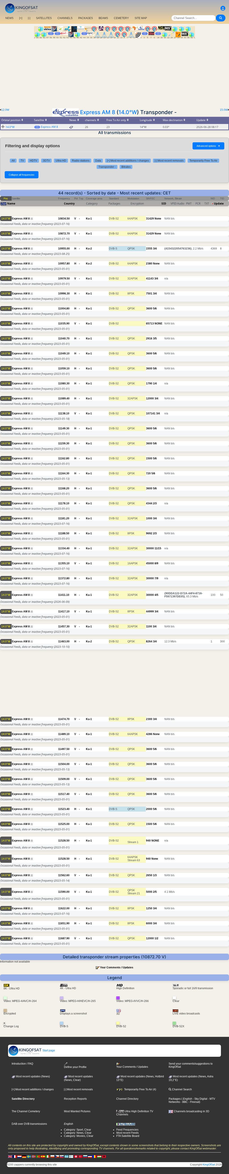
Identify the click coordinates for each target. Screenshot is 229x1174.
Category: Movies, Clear (78, 1136)
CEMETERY (121, 18)
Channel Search (181, 1089)
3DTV (46, 160)
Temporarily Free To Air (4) (139, 1089)
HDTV (33, 160)
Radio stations (80, 160)
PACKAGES (85, 18)
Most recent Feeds (127, 1132)
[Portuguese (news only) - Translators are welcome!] (38, 1156)
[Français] (15, 1156)
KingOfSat (209, 1164)
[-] (29, 18)
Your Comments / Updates (116, 967)
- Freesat (193, 1102)
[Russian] (85, 1156)
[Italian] (48, 1156)
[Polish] (52, 1156)
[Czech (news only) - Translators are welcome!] (57, 1156)
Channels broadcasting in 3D (191, 1111)
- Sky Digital (199, 1098)
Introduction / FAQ (22, 1063)
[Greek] (66, 1156)
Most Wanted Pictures (77, 1111)
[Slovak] (62, 1156)
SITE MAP (141, 18)
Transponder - (107, 166)
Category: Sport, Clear (77, 1129)
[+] (20, 18)
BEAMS (103, 18)
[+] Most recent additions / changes (128, 160)
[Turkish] (80, 1156)
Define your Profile (75, 1067)
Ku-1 (89, 218)
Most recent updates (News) (32, 1076)
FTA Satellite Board (127, 1136)
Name (11, 203)
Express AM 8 (97, 112)
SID (163, 203)
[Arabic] (76, 1156)
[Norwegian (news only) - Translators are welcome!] (34, 1156)
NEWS (9, 18)
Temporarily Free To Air (203, 160)
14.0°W (128, 112)
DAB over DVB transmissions (29, 1123)
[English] (10, 1156)
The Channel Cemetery (26, 1111)
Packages (175, 1098)
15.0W (224, 109)
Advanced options (208, 146)
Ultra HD (61, 160)
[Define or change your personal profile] (223, 8)
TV (22, 160)
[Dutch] (19, 1156)
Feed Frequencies (127, 1129)
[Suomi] (71, 1156)
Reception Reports (75, 1098)
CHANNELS (64, 18)
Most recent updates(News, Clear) (78, 1078)
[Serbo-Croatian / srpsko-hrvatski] (90, 1156)
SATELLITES (44, 18)
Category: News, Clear (77, 1132)
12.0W (5, 109)
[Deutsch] (24, 1156)
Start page (48, 1050)
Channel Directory (127, 1098)
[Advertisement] (114, 72)
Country (69, 203)
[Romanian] (95, 1156)
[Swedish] (29, 1156)
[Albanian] (104, 1156)
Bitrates (126, 166)
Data (98, 160)
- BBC (184, 1102)
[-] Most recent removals (169, 160)
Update (219, 203)
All (13, 160)
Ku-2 (89, 248)
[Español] (43, 1156)
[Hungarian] (99, 1156)
